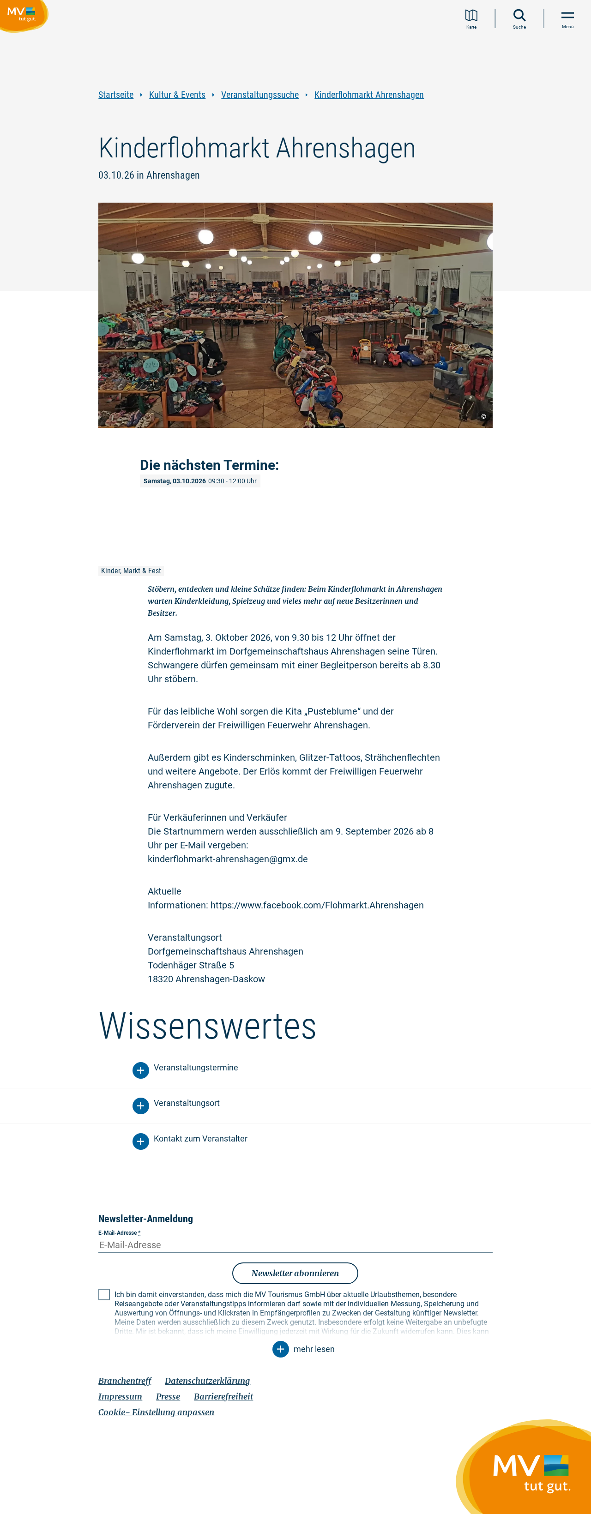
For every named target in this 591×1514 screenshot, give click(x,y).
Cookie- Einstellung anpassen (156, 1412)
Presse (168, 1396)
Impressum (120, 1396)
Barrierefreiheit (223, 1396)
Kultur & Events (177, 95)
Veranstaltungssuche (260, 95)
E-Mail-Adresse (119, 1233)
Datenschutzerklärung (207, 1381)
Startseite (115, 95)
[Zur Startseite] (26, 18)
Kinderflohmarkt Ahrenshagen (369, 95)
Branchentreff (124, 1381)
